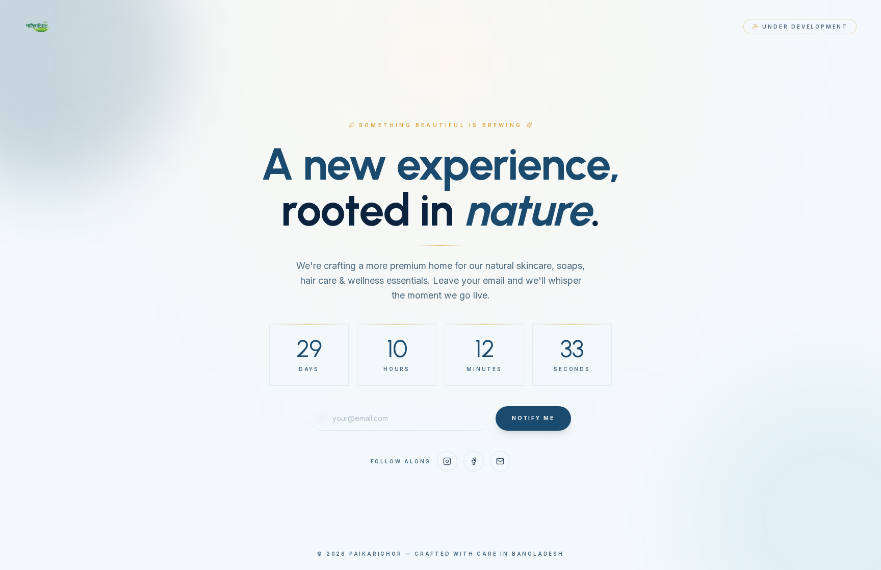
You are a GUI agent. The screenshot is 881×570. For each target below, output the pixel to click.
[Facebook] (473, 461)
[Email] (500, 461)
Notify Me (533, 418)
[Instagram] (447, 461)
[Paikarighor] (38, 26)
